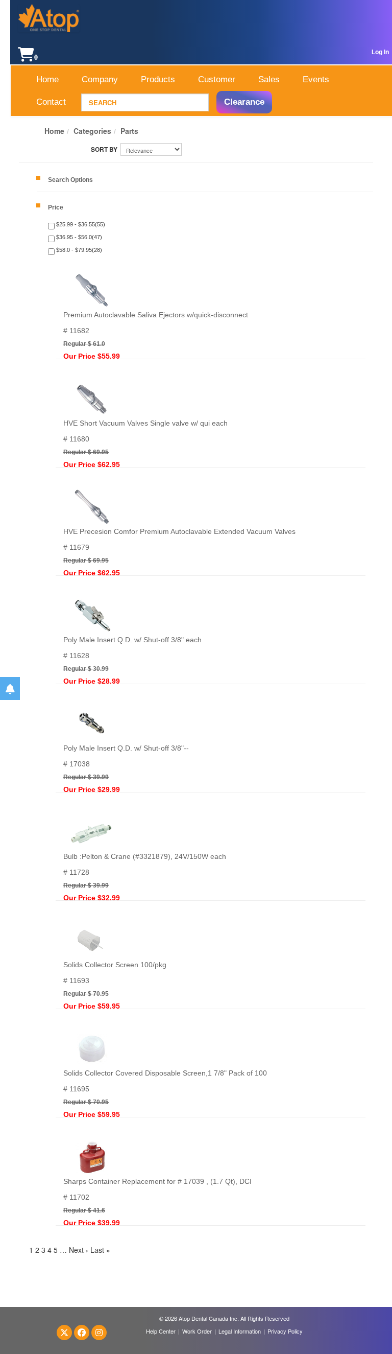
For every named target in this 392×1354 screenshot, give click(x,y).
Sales (269, 79)
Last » (100, 1250)
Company (100, 79)
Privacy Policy (285, 1331)
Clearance (244, 102)
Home (47, 79)
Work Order (197, 1331)
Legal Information (239, 1331)
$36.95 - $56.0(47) (78, 237)
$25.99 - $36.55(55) (80, 224)
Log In (380, 52)
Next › (78, 1250)
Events (316, 79)
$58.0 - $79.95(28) (78, 250)
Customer (216, 79)
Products (158, 79)
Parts (129, 131)
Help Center (161, 1331)
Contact (51, 102)
